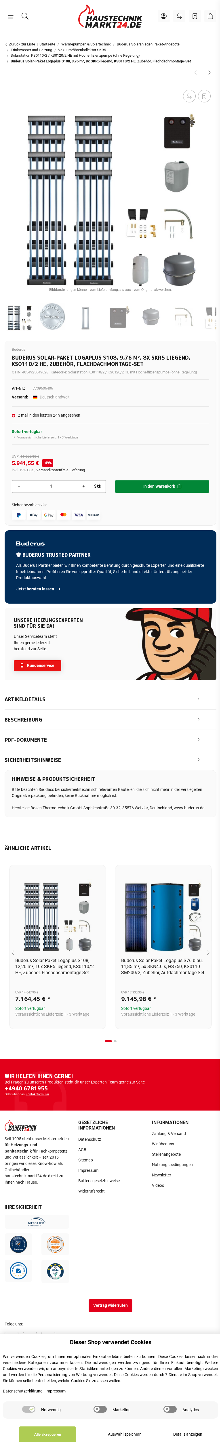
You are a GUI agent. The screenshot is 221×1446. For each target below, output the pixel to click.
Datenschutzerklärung (23, 1391)
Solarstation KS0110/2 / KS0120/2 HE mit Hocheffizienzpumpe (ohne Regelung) (132, 372)
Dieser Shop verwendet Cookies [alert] (110, 1342)
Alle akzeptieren (47, 1434)
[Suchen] (25, 16)
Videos (158, 1185)
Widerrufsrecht (91, 1191)
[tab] (108, 1041)
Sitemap (85, 1160)
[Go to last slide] (13, 952)
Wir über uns (163, 1144)
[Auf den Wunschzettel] (204, 96)
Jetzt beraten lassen (35, 589)
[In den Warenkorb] (9, 82)
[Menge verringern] (18, 486)
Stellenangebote (166, 1154)
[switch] (28, 1409)
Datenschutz (89, 1139)
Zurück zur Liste (21, 44)
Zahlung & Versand (169, 1133)
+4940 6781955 (26, 1088)
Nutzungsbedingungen (172, 1164)
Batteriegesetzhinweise (99, 1180)
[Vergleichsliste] (179, 16)
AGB (82, 1149)
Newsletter (161, 1175)
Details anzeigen (187, 1434)
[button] (10, 17)
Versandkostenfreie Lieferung (60, 470)
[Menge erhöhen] (83, 486)
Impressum (88, 1170)
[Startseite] (110, 16)
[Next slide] (208, 952)
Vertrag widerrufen (110, 1305)
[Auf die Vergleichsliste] (189, 96)
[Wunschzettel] (195, 16)
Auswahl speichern (125, 1434)
